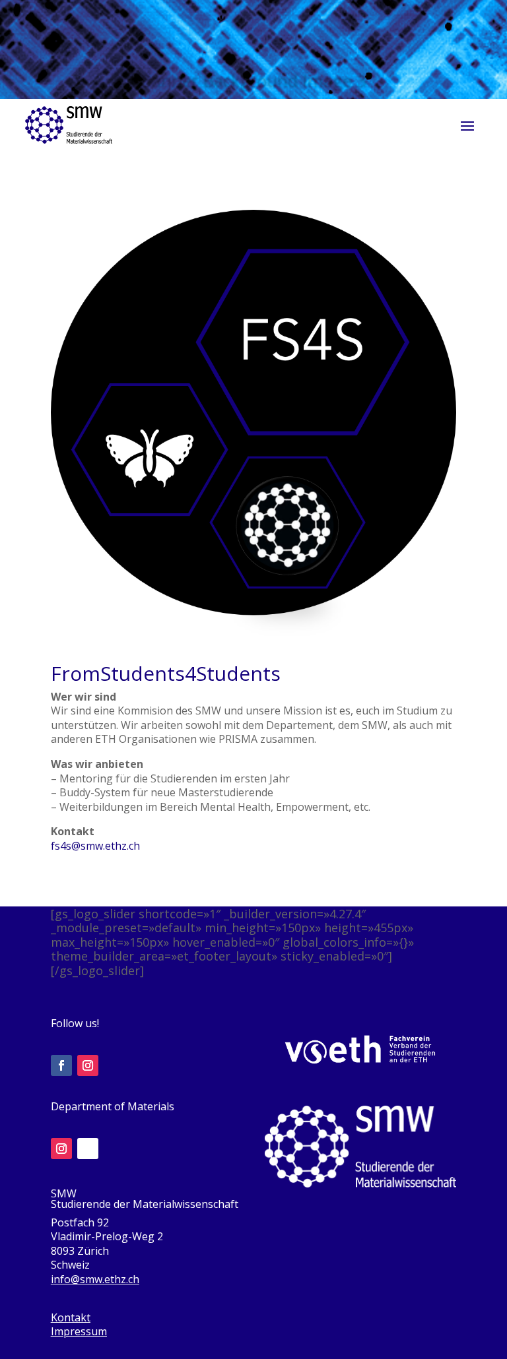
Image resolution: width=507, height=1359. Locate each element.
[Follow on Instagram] (87, 1065)
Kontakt (70, 1317)
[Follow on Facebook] (61, 1065)
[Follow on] (87, 1148)
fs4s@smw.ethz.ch (95, 845)
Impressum (79, 1331)
